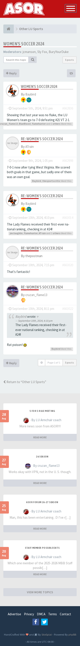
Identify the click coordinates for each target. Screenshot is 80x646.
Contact (65, 614)
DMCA (41, 614)
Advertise (14, 614)
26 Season (42, 456)
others (56, 123)
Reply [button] (12, 73)
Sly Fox (42, 52)
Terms (52, 614)
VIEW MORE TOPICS (40, 592)
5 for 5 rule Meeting (42, 410)
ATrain (29, 146)
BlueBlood (25, 123)
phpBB (72, 634)
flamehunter (39, 123)
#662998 (67, 160)
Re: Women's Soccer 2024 (42, 138)
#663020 (67, 265)
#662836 (67, 108)
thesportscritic (51, 181)
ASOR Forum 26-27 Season (42, 502)
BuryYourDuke (59, 52)
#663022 (67, 309)
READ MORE (40, 437)
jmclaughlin (16, 233)
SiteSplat (46, 634)
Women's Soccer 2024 (23, 43)
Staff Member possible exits (42, 547)
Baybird (30, 94)
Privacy (29, 614)
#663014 (67, 217)
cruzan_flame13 (36, 295)
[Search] (33, 59)
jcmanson (29, 52)
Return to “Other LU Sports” (26, 382)
